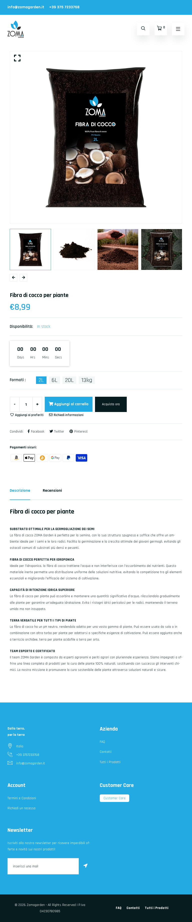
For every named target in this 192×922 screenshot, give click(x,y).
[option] (96, 137)
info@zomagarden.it (26, 7)
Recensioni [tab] (52, 490)
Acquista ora (111, 404)
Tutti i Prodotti (110, 762)
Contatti (106, 752)
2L (41, 380)
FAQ (102, 742)
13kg (86, 380)
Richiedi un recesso (22, 808)
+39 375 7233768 (64, 7)
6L (55, 380)
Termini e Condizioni (22, 798)
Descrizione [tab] (20, 490)
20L (69, 380)
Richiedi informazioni (68, 415)
